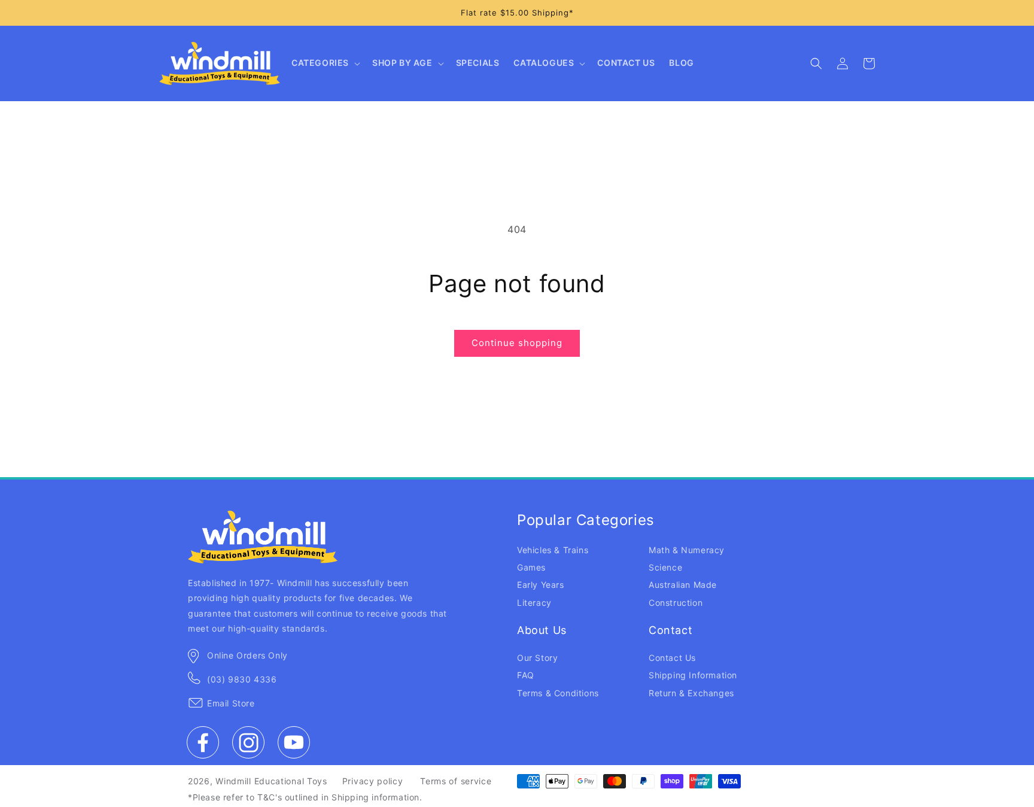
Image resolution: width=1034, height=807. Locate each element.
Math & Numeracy (687, 550)
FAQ (525, 675)
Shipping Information (693, 675)
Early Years (540, 585)
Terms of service (455, 781)
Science (665, 567)
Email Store (231, 703)
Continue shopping (517, 342)
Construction (675, 602)
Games (531, 567)
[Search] (816, 63)
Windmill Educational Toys (271, 781)
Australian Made (683, 585)
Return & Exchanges (691, 693)
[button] (324, 63)
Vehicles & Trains (552, 550)
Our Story (537, 658)
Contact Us (672, 658)
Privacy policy (372, 781)
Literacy (534, 602)
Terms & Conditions (558, 693)
